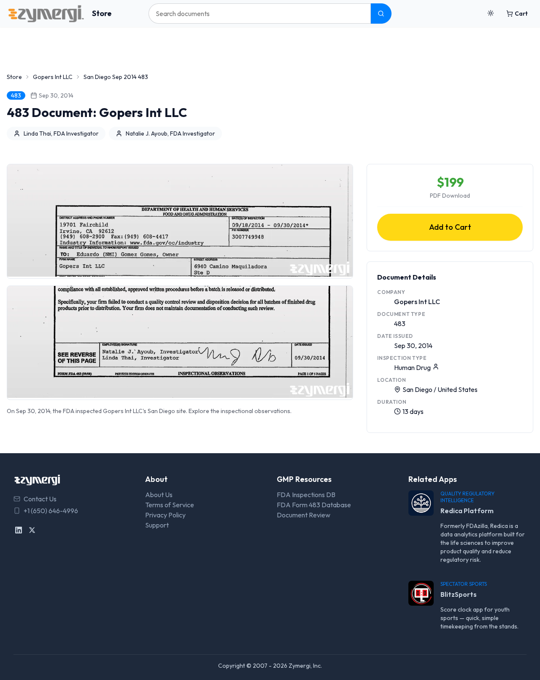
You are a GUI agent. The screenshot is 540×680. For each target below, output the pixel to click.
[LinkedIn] (19, 530)
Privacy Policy (165, 515)
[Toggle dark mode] (490, 13)
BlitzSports (458, 594)
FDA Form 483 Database (314, 504)
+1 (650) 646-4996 (51, 510)
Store (102, 13)
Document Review (303, 515)
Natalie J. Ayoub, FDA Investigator (170, 133)
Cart (521, 13)
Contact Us (40, 499)
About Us (159, 494)
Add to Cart (450, 227)
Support (157, 525)
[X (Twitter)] (32, 530)
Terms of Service (169, 504)
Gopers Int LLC (53, 77)
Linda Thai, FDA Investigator (61, 133)
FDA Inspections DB (306, 494)
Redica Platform (467, 510)
